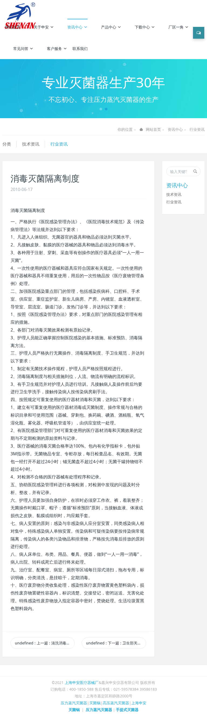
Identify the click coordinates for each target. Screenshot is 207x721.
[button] (15, 88)
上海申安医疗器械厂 (82, 682)
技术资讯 (30, 144)
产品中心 (108, 27)
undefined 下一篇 (116, 643)
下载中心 (142, 27)
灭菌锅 (95, 702)
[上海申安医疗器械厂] (21, 8)
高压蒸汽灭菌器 (116, 702)
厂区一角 (176, 27)
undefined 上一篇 (45, 643)
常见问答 (20, 48)
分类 (6, 144)
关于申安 (41, 27)
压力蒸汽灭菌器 (74, 702)
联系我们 (80, 48)
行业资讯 (197, 129)
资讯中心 (74, 27)
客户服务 (54, 48)
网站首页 (12, 27)
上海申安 (138, 702)
